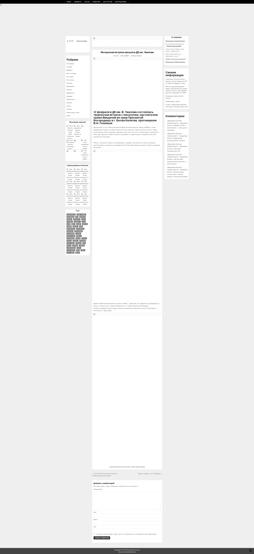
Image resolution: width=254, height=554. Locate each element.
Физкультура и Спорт (73, 113)
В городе (133, 56)
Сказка (69, 106)
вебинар (69, 219)
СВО (77, 217)
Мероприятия (71, 86)
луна (81, 226)
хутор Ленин (70, 253)
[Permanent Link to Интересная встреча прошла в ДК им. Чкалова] (127, 82)
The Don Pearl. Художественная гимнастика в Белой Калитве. (176, 161)
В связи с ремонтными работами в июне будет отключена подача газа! (177, 106)
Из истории (70, 77)
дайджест (77, 222)
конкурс (75, 226)
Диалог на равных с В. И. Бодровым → (150, 474)
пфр (84, 243)
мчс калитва (80, 229)
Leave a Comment (125, 55)
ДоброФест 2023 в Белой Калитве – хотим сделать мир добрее (177, 128)
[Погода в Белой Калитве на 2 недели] (82, 41)
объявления (70, 234)
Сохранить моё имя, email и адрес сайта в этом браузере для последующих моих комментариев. (126, 534)
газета (129, 467)
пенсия (78, 238)
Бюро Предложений (120, 2)
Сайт (94, 527)
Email (95, 520)
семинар (81, 245)
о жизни (78, 234)
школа (68, 116)
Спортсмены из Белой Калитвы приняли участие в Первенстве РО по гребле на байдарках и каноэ (176, 81)
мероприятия (71, 229)
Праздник (69, 96)
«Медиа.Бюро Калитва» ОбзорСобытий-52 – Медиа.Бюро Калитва (177, 123)
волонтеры (77, 219)
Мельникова (70, 217)
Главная (69, 2)
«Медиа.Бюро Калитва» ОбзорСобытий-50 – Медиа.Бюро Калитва (177, 157)
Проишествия (96, 2)
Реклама (69, 103)
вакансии (82, 217)
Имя (95, 512)
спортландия (71, 250)
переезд (84, 238)
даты (83, 222)
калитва (142, 467)
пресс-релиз (70, 243)
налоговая (70, 231)
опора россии (71, 236)
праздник (82, 241)
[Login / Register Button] (185, 2)
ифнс (73, 224)
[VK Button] (177, 2)
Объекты (69, 90)
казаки (79, 224)
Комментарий (97, 489)
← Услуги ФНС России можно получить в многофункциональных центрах (104, 475)
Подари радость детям (173, 101)
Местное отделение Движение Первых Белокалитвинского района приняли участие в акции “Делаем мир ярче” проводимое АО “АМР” (176, 90)
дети (68, 224)
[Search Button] (188, 2)
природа (78, 243)
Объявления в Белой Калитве (175, 41)
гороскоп (69, 222)
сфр (78, 250)
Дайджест (70, 70)
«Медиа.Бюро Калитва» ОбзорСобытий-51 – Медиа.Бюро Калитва (177, 136)
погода (69, 241)
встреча (124, 467)
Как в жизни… (71, 80)
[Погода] (70, 40)
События (86, 2)
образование (78, 231)
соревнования (71, 248)
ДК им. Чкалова (135, 467)
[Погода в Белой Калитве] (77, 39)
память (79, 236)
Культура (69, 83)
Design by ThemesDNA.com (127, 552)
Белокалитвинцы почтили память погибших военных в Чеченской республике (177, 174)
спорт (79, 248)
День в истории (107, 2)
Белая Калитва (118, 467)
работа (69, 245)
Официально (77, 2)
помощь (75, 241)
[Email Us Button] (182, 2)
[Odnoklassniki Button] (180, 2)
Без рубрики (70, 64)
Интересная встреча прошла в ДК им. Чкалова (127, 52)
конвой (69, 226)
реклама (75, 245)
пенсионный (70, 238)
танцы (83, 250)
